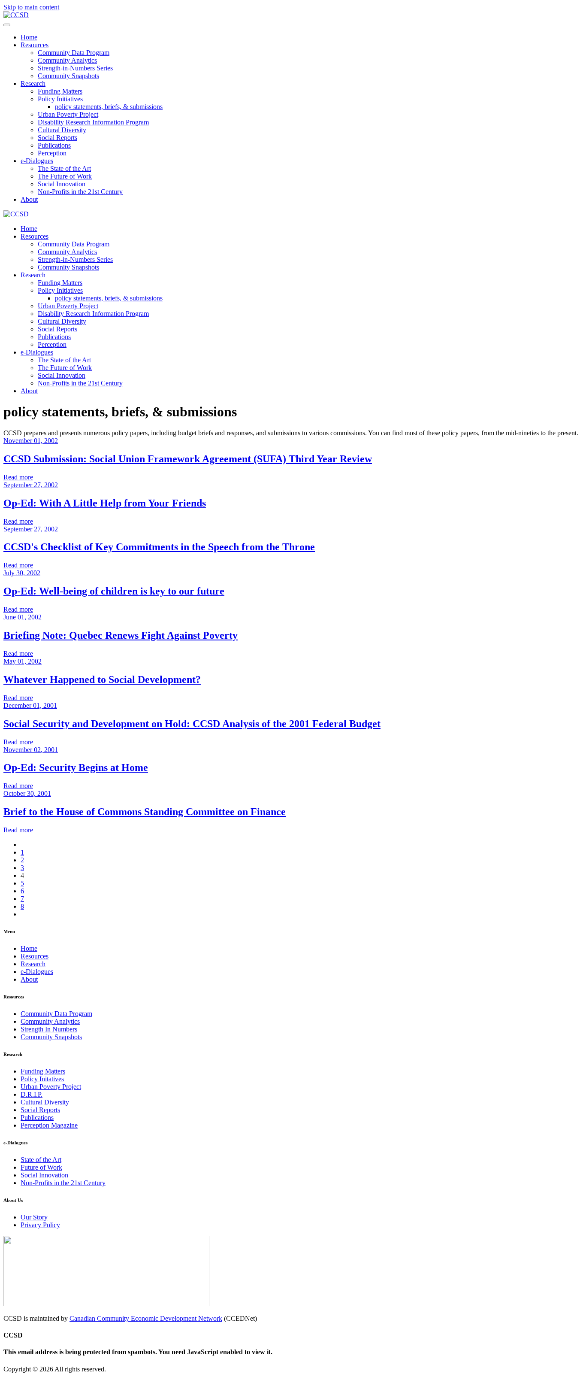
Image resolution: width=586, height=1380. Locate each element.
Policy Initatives (42, 1079)
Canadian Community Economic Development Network (145, 1318)
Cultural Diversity (62, 129)
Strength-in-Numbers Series (75, 68)
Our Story (34, 1217)
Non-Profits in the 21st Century (80, 191)
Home (29, 37)
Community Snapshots (68, 75)
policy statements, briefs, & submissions (109, 106)
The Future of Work (65, 176)
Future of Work (41, 1167)
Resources (34, 45)
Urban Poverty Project (68, 114)
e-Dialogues (37, 160)
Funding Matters (60, 91)
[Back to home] (16, 14)
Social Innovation (61, 184)
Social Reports (57, 137)
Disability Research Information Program (93, 122)
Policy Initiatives (60, 99)
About (29, 199)
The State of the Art (64, 168)
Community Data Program (73, 52)
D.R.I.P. (31, 1094)
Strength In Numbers (49, 1029)
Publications (54, 145)
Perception (52, 153)
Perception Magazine (49, 1125)
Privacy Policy (40, 1224)
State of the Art (41, 1159)
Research (33, 83)
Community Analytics (67, 60)
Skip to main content (31, 7)
